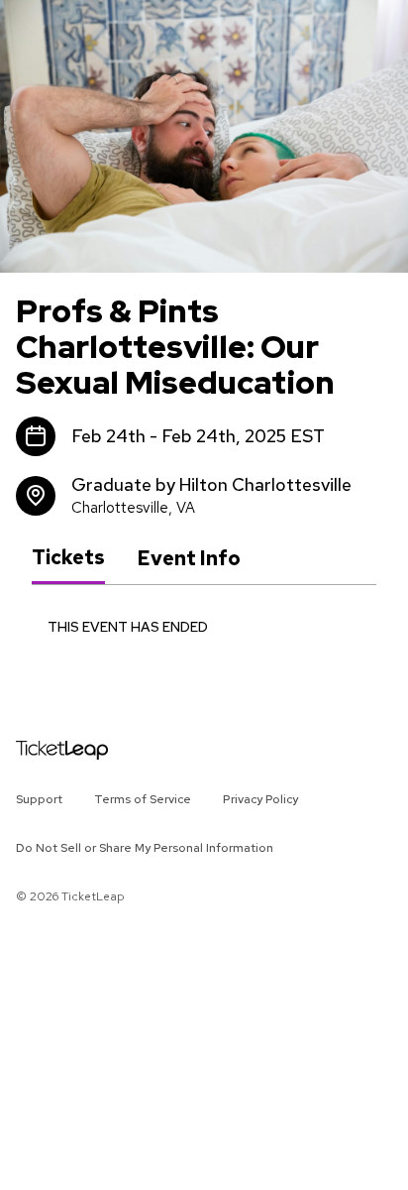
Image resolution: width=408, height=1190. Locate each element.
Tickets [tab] (68, 557)
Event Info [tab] (189, 558)
